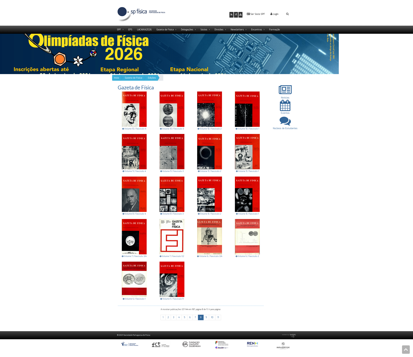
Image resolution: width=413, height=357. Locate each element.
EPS (130, 29)
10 (212, 317)
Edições (152, 77)
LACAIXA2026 (144, 29)
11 (218, 317)
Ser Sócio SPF (257, 14)
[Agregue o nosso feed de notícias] (231, 15)
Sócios (204, 29)
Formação (274, 29)
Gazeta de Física (165, 29)
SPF (119, 29)
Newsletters (237, 29)
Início (116, 77)
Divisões (219, 29)
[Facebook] (236, 15)
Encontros (256, 29)
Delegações (187, 29)
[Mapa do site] (240, 15)
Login (275, 14)
